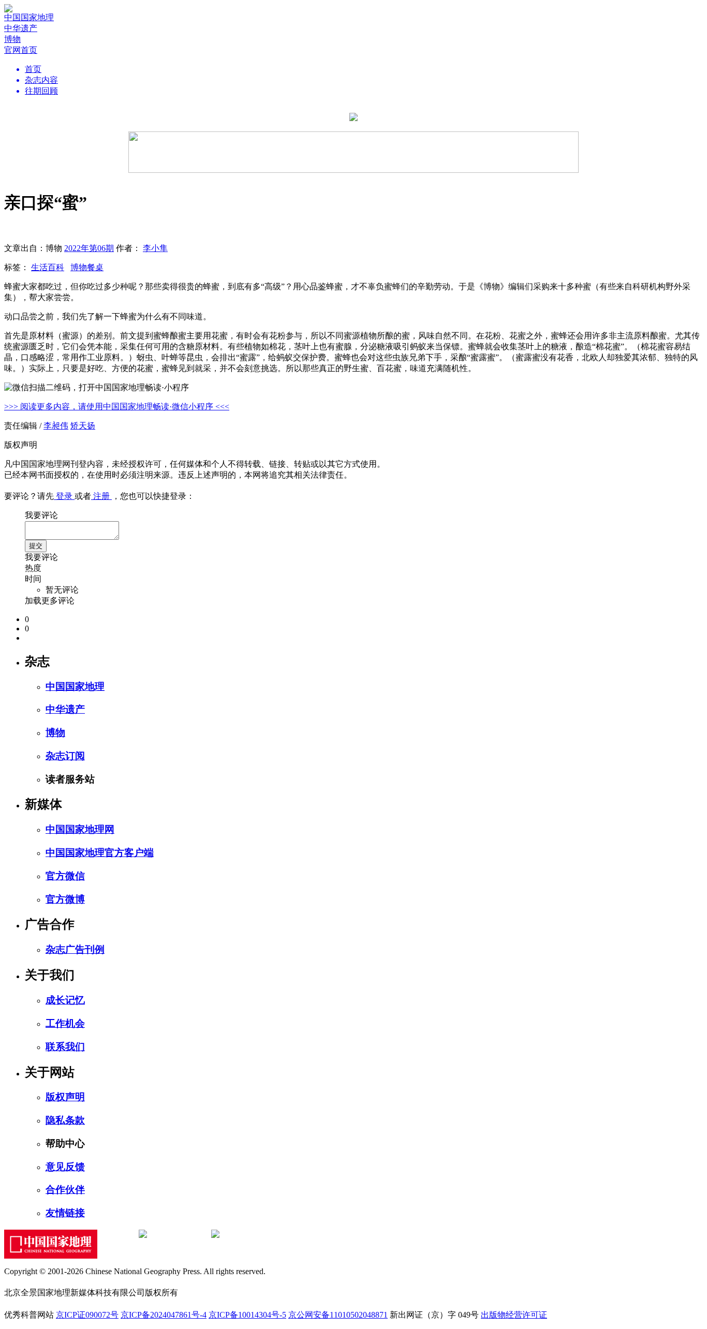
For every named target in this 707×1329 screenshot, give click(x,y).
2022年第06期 (89, 248)
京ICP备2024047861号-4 (164, 1314)
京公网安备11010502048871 (338, 1314)
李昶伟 (55, 425)
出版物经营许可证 (514, 1314)
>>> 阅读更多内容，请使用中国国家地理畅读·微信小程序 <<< (116, 406)
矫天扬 (82, 425)
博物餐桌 (87, 267)
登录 (64, 496)
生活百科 (47, 267)
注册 (101, 496)
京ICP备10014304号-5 (247, 1314)
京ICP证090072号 (87, 1314)
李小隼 (155, 248)
